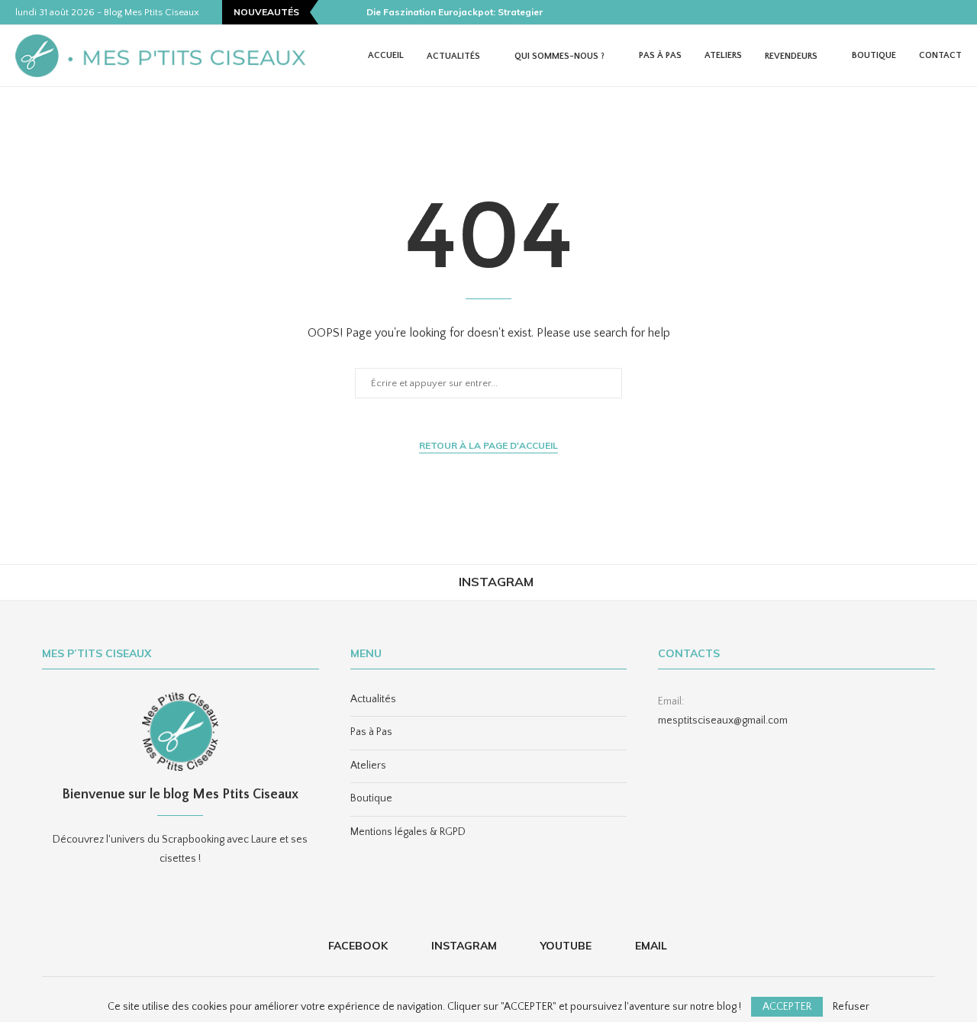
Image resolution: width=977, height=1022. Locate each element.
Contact (940, 55)
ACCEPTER (787, 1007)
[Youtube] (940, 12)
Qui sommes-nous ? (559, 56)
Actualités (453, 56)
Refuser (851, 1006)
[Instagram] (923, 12)
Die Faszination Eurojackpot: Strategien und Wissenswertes (501, 12)
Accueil (386, 55)
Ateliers (723, 55)
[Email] (958, 12)
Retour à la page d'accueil (488, 445)
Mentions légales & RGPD (408, 832)
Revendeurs (791, 56)
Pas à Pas (660, 55)
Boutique (874, 55)
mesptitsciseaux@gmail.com (723, 720)
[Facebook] (905, 12)
